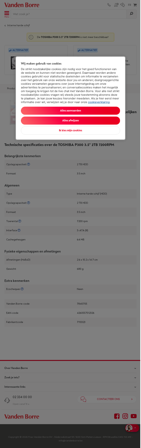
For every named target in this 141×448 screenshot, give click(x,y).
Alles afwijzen (70, 120)
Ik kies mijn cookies (70, 130)
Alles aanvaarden (70, 110)
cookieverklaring (99, 102)
